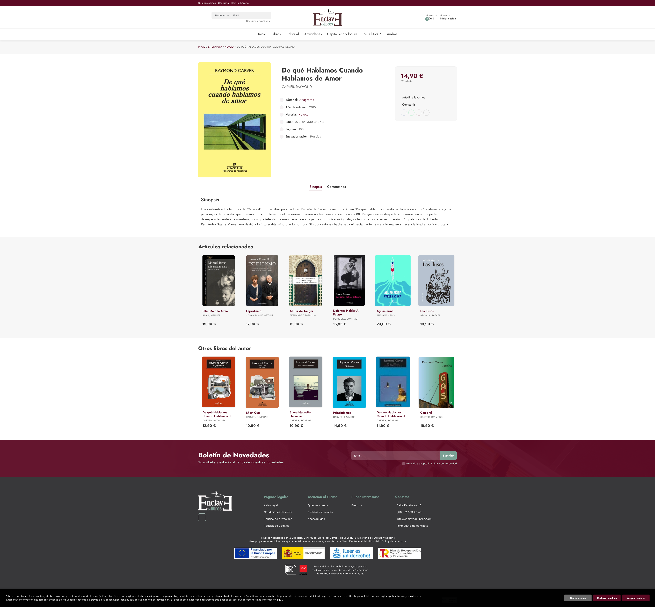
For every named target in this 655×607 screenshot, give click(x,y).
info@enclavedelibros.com (414, 519)
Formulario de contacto (412, 525)
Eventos (356, 505)
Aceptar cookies (636, 598)
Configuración (578, 598)
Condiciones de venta (278, 512)
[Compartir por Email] (419, 113)
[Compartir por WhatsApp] (411, 113)
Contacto (223, 3)
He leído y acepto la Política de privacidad (431, 463)
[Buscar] (265, 15)
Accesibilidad (316, 519)
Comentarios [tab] (336, 186)
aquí (279, 599)
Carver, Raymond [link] (297, 86)
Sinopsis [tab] (315, 186)
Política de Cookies (276, 525)
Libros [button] (276, 34)
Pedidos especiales (320, 512)
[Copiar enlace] (426, 113)
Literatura (215, 46)
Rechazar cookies (607, 598)
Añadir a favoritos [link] (413, 97)
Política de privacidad (278, 519)
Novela (229, 46)
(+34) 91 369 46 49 (409, 512)
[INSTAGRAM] (202, 517)
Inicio (201, 46)
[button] (431, 17)
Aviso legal (271, 505)
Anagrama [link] (306, 100)
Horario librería (240, 3)
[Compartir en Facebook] (404, 113)
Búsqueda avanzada (258, 21)
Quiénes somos (207, 3)
